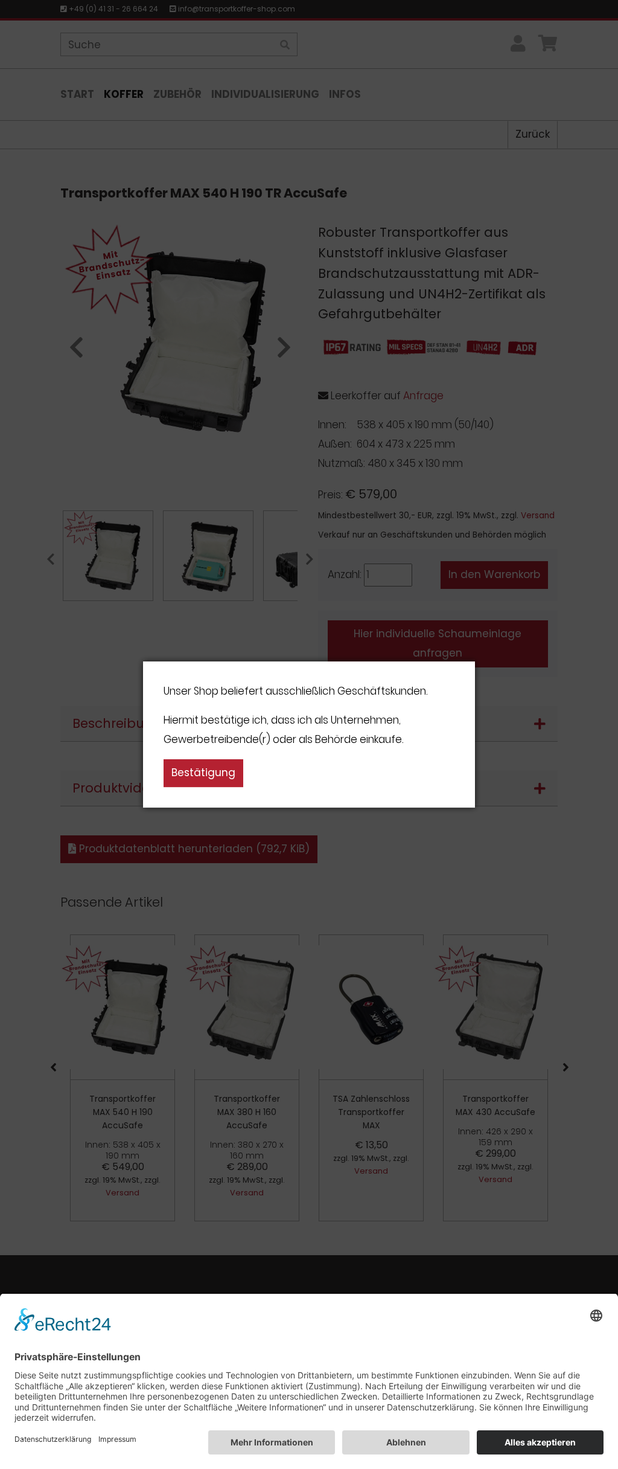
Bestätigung (203, 772)
